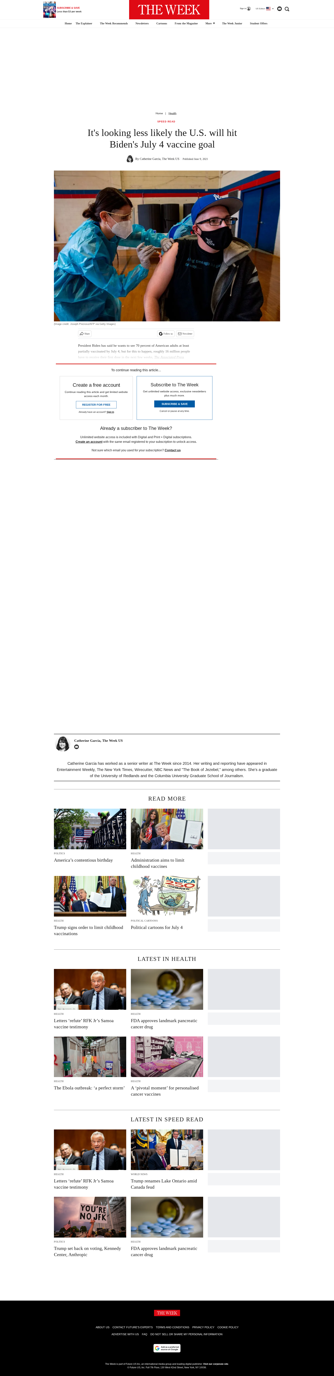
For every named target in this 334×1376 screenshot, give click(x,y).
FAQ (144, 1334)
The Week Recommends (114, 23)
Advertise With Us (125, 1334)
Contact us (173, 450)
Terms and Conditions (172, 1327)
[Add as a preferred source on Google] (167, 1348)
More (208, 23)
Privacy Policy (203, 1327)
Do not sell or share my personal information (186, 1334)
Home (159, 113)
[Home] (68, 23)
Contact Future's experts (132, 1327)
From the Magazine (186, 23)
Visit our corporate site (215, 1364)
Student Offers (258, 23)
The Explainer (84, 23)
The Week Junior (232, 23)
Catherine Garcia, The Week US (159, 158)
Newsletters (142, 23)
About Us (102, 1327)
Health (172, 113)
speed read (166, 121)
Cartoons (161, 23)
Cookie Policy (228, 1327)
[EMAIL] (77, 746)
